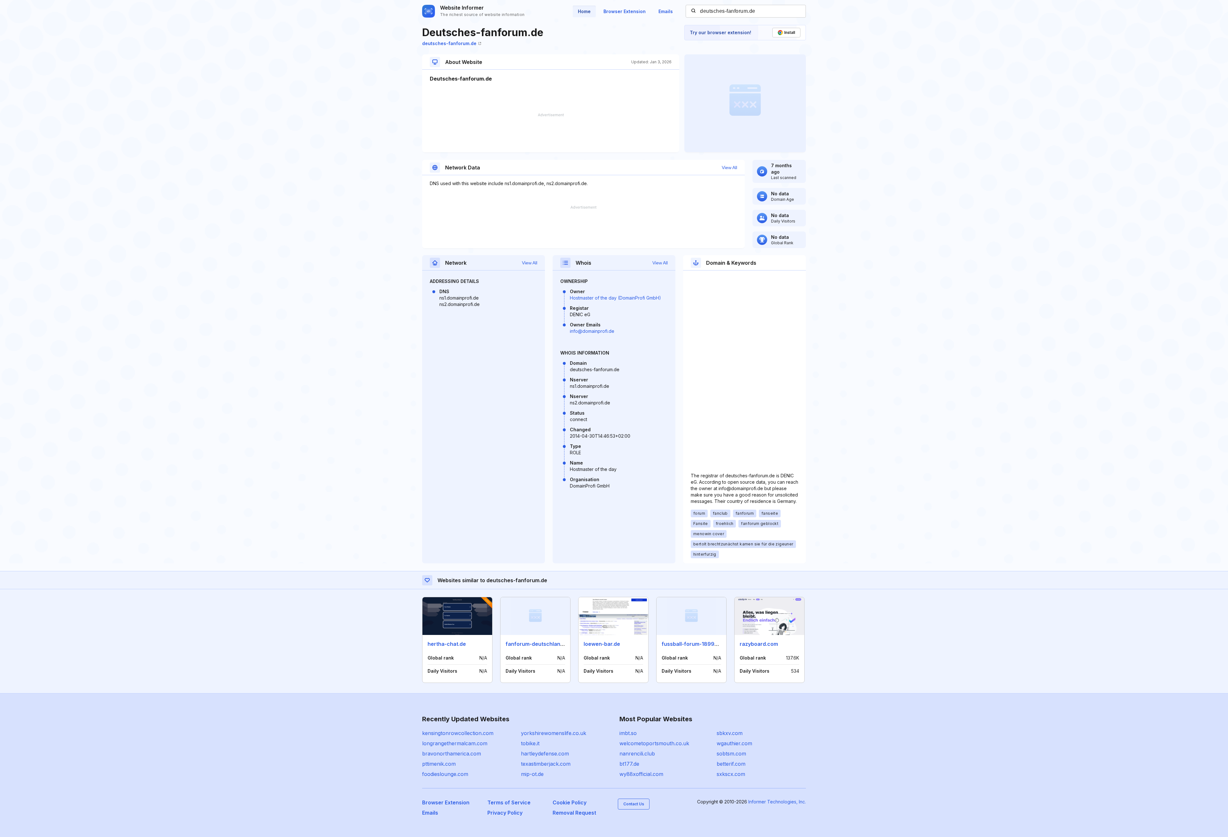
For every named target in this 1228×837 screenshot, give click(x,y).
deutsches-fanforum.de (449, 43)
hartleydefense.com (545, 753)
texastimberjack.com (546, 764)
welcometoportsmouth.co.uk (654, 743)
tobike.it (530, 743)
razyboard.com (759, 644)
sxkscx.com (731, 774)
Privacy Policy (505, 813)
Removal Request (574, 813)
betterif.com (731, 764)
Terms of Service (509, 802)
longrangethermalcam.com (454, 743)
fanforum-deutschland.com (541, 644)
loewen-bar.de (602, 644)
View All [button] (729, 167)
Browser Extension (624, 11)
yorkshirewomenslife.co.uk (553, 733)
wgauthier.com (734, 743)
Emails (665, 11)
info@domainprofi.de (592, 331)
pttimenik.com (439, 764)
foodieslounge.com (445, 774)
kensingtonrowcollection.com (457, 733)
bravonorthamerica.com (451, 753)
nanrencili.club (637, 753)
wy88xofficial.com (641, 774)
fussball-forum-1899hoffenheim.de (706, 644)
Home (584, 11)
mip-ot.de (532, 774)
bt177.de (629, 764)
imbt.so (628, 733)
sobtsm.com (731, 753)
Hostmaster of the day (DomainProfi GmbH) (615, 298)
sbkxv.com (730, 733)
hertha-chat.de (447, 644)
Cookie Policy (569, 802)
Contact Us (633, 804)
